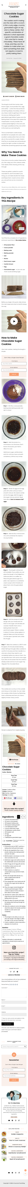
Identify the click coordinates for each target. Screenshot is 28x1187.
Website (3, 1012)
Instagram (15, 1120)
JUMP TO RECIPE (9, 96)
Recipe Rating (5, 984)
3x (24, 816)
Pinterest (12, 1120)
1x (18, 816)
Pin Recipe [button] (8, 798)
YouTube (9, 1120)
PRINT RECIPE (20, 96)
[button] (8, 764)
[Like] (10, 971)
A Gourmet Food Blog (14, 3)
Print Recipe (14, 759)
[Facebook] (14, 971)
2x (21, 816)
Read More (14, 1117)
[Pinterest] (17, 971)
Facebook (19, 798)
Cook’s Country (20, 730)
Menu (25, 4)
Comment (4, 987)
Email (3, 1006)
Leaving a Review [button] (18, 810)
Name (3, 999)
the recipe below (21, 240)
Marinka (10, 58)
